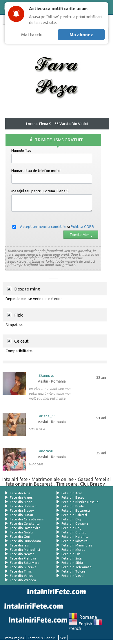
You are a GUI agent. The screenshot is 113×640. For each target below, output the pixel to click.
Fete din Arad (71, 493)
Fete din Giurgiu (74, 532)
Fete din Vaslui (72, 575)
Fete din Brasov (22, 510)
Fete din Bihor (21, 502)
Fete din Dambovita (25, 528)
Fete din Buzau (21, 515)
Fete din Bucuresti (75, 510)
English (84, 623)
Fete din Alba (20, 493)
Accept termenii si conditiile (43, 226)
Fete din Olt (70, 554)
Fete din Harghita (75, 536)
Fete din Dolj (71, 528)
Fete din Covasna (74, 523)
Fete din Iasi (19, 545)
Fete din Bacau (72, 497)
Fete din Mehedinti (25, 549)
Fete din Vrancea (23, 580)
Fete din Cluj (71, 519)
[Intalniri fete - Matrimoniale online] (55, 592)
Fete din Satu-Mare (24, 562)
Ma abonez (81, 34)
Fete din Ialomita (74, 541)
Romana (87, 617)
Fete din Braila (72, 506)
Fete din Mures (73, 549)
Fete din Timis (21, 571)
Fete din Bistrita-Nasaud (80, 502)
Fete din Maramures (76, 545)
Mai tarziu (32, 34)
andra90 (46, 451)
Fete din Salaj (71, 558)
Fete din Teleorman (76, 567)
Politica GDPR (82, 226)
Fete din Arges (21, 497)
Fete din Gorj (20, 536)
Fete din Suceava (23, 567)
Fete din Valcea (22, 575)
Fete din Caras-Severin (27, 519)
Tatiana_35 (46, 416)
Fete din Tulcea (73, 571)
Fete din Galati (21, 532)
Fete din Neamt (22, 554)
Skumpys (46, 375)
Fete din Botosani (23, 506)
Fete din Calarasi (74, 515)
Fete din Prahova (23, 558)
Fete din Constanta (25, 523)
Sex (63, 638)
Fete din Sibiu (72, 562)
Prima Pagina (14, 638)
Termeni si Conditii (42, 638)
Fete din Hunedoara (25, 541)
